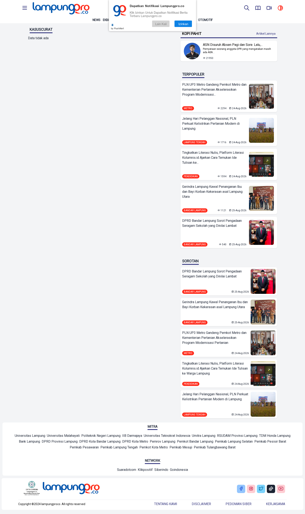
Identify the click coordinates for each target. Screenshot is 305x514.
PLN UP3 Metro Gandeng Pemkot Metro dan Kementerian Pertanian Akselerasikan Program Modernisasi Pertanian (214, 338)
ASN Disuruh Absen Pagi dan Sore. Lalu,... (232, 45)
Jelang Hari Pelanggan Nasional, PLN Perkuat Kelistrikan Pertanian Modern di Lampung (211, 124)
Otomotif (205, 20)
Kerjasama (275, 504)
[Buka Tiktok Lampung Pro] (270, 489)
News (96, 20)
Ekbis (107, 20)
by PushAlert (117, 28)
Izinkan (183, 24)
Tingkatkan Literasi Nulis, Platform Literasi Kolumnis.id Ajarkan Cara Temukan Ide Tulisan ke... (213, 158)
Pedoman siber (238, 504)
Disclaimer (201, 504)
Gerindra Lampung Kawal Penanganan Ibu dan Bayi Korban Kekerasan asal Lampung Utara (212, 192)
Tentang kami (165, 504)
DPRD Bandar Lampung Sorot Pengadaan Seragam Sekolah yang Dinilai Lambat (212, 223)
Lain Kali (161, 24)
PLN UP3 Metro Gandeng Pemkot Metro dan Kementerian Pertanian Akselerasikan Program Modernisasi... (214, 89)
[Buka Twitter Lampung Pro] (261, 489)
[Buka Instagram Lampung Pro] (251, 489)
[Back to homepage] (60, 8)
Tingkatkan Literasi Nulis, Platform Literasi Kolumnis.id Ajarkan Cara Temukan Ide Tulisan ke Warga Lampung (215, 368)
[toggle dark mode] (280, 8)
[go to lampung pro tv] (269, 8)
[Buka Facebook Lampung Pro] (241, 489)
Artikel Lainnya (266, 33)
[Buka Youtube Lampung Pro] (280, 489)
